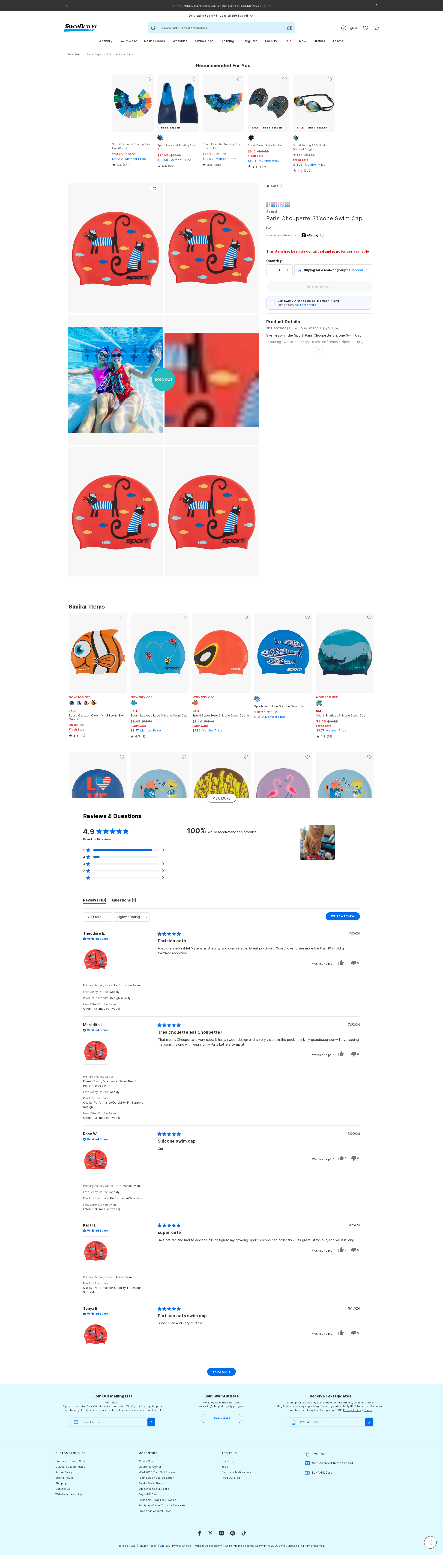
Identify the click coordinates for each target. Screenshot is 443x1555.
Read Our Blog (231, 1477)
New (302, 41)
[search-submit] (153, 27)
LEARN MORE (221, 1418)
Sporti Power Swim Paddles (265, 145)
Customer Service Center (71, 1461)
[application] (430, 1542)
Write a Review (345, 917)
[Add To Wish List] (154, 189)
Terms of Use (127, 1545)
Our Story (228, 1461)
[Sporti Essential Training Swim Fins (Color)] (223, 103)
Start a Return (64, 1477)
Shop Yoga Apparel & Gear (155, 1511)
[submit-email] (151, 1422)
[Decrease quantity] (271, 270)
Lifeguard (250, 41)
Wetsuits (180, 41)
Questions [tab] (124, 901)
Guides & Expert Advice (70, 1466)
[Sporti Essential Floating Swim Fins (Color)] (133, 103)
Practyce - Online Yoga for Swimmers (162, 1505)
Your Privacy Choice (178, 1545)
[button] (274, 186)
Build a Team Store (150, 1483)
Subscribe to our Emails (153, 1488)
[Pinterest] (232, 1533)
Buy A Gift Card (322, 1472)
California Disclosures (239, 1545)
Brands (319, 41)
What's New (145, 1461)
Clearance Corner (149, 1466)
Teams (338, 41)
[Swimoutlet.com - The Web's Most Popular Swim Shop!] (80, 27)
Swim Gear (204, 41)
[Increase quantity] (288, 270)
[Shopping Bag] (376, 28)
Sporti (271, 212)
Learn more (308, 305)
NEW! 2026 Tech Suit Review (156, 1472)
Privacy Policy (352, 1410)
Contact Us (62, 1488)
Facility (271, 41)
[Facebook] (199, 1533)
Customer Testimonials (236, 1472)
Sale (288, 41)
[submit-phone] (369, 1422)
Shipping (61, 1483)
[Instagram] (221, 1533)
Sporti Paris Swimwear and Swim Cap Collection (278, 204)
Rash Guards (154, 41)
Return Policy (63, 1472)
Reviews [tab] (94, 901)
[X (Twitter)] (210, 1533)
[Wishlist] (365, 28)
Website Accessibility (69, 1494)
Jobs (225, 1466)
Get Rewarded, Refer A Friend (332, 1463)
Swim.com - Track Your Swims (157, 1499)
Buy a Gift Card (148, 1494)
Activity (105, 41)
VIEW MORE (221, 798)
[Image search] (289, 27)
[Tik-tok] (243, 1533)
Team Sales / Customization (156, 1477)
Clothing (227, 41)
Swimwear (128, 41)
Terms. (368, 1410)
